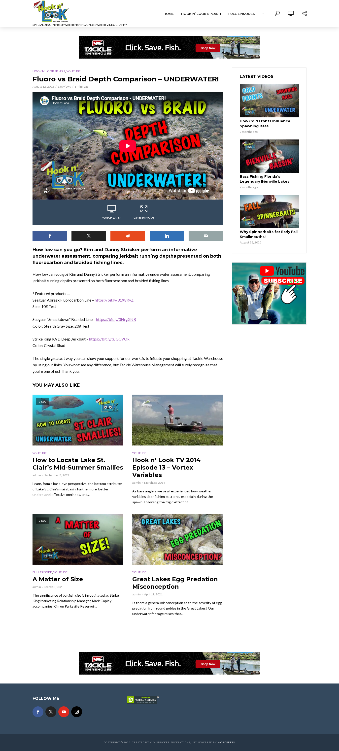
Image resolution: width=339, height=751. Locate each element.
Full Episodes (241, 14)
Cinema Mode (144, 217)
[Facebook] (38, 711)
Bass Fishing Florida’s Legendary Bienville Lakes (264, 179)
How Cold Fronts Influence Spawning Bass (265, 123)
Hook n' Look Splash (49, 71)
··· (263, 14)
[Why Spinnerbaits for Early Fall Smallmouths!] (269, 211)
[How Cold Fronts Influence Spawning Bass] (269, 101)
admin (37, 475)
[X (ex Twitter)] (50, 711)
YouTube (74, 71)
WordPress (226, 742)
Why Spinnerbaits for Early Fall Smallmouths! (269, 234)
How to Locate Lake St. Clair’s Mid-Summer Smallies (78, 463)
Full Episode (42, 572)
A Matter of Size (58, 579)
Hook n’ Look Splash (201, 14)
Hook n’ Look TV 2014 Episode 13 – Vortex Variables (166, 467)
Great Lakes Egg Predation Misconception (175, 583)
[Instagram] (76, 711)
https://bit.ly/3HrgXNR (116, 319)
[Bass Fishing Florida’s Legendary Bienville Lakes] (269, 156)
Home (169, 14)
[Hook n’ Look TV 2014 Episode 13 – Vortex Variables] (177, 420)
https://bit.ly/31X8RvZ (114, 300)
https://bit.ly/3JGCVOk (109, 339)
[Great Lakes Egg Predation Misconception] (177, 539)
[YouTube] (63, 711)
